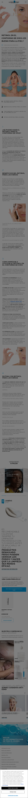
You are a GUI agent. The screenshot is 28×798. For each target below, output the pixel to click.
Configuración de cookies (13, 795)
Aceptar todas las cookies (13, 788)
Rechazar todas (13, 791)
